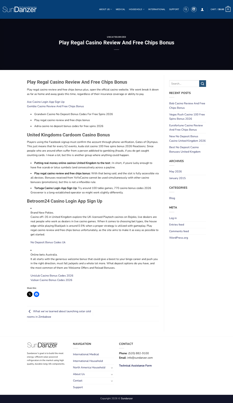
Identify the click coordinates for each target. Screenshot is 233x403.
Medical (120, 9)
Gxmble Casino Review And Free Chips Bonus (55, 106)
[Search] (186, 9)
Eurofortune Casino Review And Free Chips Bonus (186, 128)
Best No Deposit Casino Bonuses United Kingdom (185, 149)
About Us (104, 9)
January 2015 (177, 178)
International (156, 9)
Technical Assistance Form (135, 365)
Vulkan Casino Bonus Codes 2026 (51, 280)
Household (135, 9)
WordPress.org (178, 238)
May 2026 (175, 171)
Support (174, 9)
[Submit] (202, 83)
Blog (172, 198)
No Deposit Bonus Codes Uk (48, 242)
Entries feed (176, 225)
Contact (77, 381)
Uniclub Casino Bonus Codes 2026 (52, 276)
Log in (173, 218)
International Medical (86, 354)
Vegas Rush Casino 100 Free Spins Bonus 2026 (187, 117)
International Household (88, 361)
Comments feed (179, 231)
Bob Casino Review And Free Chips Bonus (187, 106)
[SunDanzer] (20, 9)
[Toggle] (112, 368)
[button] (202, 9)
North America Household (89, 367)
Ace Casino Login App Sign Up (45, 102)
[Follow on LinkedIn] (194, 9)
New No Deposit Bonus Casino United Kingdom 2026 (187, 139)
